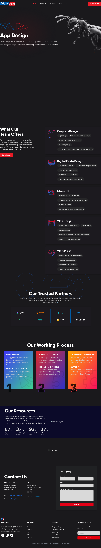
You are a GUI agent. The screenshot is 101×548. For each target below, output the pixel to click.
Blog (61, 3)
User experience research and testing (71, 209)
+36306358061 (37, 496)
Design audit (86, 226)
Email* (61, 482)
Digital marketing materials (86, 166)
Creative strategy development (69, 239)
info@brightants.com (16, 499)
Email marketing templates (68, 170)
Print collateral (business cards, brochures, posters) (76, 149)
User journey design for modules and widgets (74, 235)
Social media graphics (66, 166)
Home (35, 3)
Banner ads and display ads (68, 175)
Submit (76, 504)
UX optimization (64, 230)
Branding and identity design (80, 136)
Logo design (63, 136)
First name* (63, 476)
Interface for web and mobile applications (73, 200)
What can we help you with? (67, 489)
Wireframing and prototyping (69, 196)
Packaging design (65, 145)
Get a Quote (94, 3)
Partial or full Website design (68, 226)
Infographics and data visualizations (71, 179)
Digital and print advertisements (70, 140)
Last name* (81, 476)
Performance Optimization (67, 264)
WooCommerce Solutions (67, 260)
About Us (43, 3)
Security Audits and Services (68, 269)
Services (53, 3)
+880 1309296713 (15, 496)
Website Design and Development (70, 255)
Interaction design (65, 205)
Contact (69, 3)
